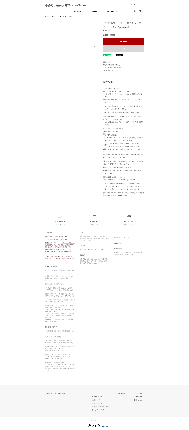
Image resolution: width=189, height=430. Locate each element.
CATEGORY (77, 12)
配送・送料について (98, 396)
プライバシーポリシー (99, 410)
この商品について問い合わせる (113, 68)
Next (94, 47)
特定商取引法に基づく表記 (111, 65)
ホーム (47, 16)
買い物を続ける (108, 70)
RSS (118, 393)
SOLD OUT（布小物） (66, 16)
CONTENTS (111, 12)
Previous (48, 47)
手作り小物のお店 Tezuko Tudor (65, 5)
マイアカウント (136, 4)
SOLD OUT (55, 16)
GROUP (94, 12)
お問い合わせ (138, 400)
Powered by (84, 426)
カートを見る (138, 396)
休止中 (123, 49)
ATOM (123, 393)
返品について (107, 62)
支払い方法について (98, 403)
